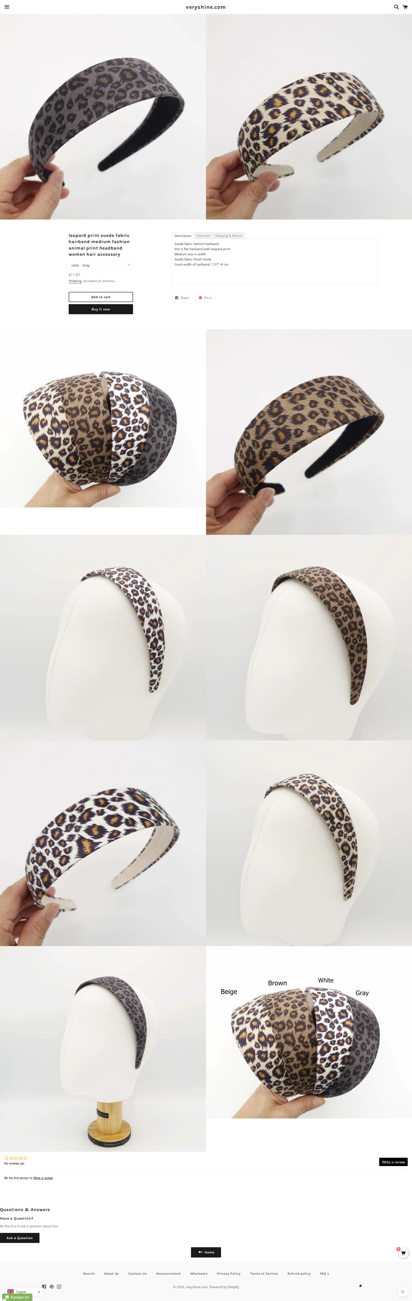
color (75, 265)
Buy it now (101, 309)
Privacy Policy (229, 1274)
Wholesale (199, 1274)
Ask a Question (20, 1238)
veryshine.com (206, 7)
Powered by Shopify (224, 1287)
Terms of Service (264, 1274)
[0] (403, 1253)
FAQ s (324, 1274)
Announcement (168, 1274)
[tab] (183, 235)
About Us (111, 1274)
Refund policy (299, 1274)
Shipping (75, 281)
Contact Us (137, 1274)
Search (89, 1274)
